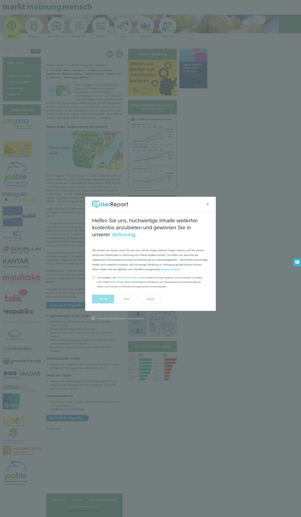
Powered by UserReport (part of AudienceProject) (120, 318)
